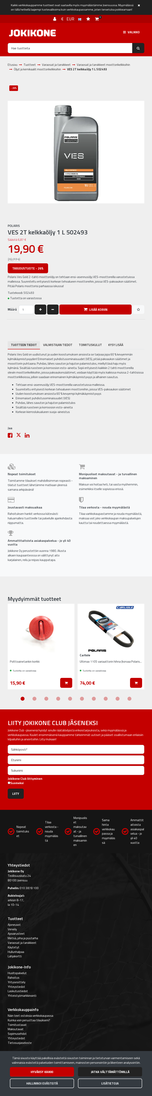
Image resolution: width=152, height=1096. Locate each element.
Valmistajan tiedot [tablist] (57, 345)
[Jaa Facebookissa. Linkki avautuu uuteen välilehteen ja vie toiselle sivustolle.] (12, 436)
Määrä (12, 309)
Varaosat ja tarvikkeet (22, 942)
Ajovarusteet (16, 933)
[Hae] (138, 48)
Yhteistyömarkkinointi (22, 995)
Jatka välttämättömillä (110, 1071)
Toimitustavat (17, 1024)
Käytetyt (13, 947)
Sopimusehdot (17, 1033)
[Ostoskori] (97, 19)
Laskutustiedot (18, 991)
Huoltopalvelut (17, 973)
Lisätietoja (110, 1083)
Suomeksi (17, 783)
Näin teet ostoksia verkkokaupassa (30, 1015)
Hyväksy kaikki (42, 1071)
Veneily (12, 929)
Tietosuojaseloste (20, 1043)
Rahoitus (13, 977)
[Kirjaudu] (55, 19)
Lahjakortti (15, 956)
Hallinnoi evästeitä (42, 1083)
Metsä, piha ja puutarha (23, 938)
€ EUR (69, 19)
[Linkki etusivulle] (32, 33)
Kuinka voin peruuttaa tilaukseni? (29, 1020)
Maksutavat (16, 1029)
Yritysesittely (16, 982)
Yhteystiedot (16, 986)
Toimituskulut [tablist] (90, 345)
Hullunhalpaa (16, 952)
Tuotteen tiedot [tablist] (24, 345)
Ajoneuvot (14, 924)
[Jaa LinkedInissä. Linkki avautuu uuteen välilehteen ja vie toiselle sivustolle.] (29, 436)
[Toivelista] (88, 19)
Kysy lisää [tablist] (115, 345)
